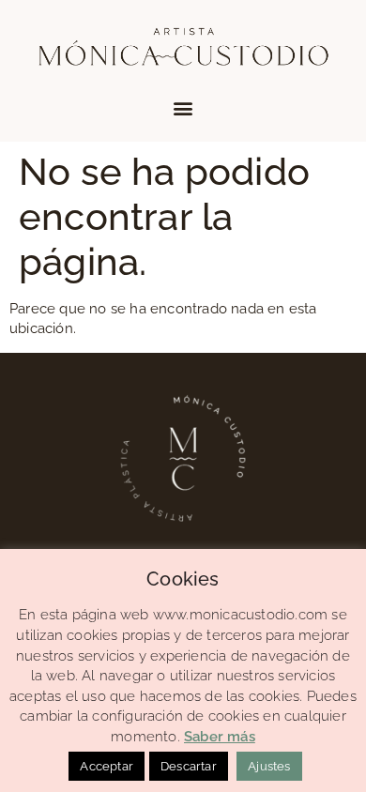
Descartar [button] (188, 766)
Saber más (219, 736)
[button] (182, 107)
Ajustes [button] (269, 766)
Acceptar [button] (106, 766)
